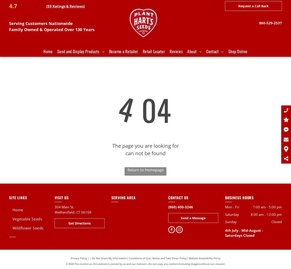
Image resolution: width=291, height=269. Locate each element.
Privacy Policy (79, 258)
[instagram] (179, 230)
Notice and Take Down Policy (169, 258)
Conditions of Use (139, 258)
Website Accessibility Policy (205, 258)
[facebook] (171, 230)
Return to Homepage (146, 169)
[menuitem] (48, 51)
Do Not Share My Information (109, 258)
